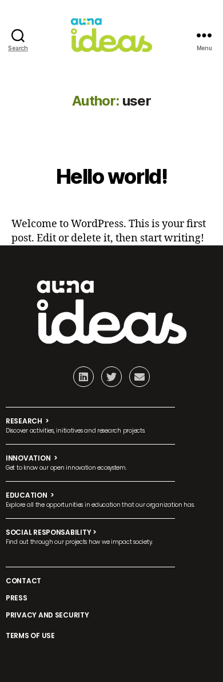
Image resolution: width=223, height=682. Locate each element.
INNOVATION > (32, 458)
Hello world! (111, 176)
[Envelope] (139, 376)
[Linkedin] (83, 376)
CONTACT (23, 581)
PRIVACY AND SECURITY (47, 615)
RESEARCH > (27, 421)
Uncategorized (111, 147)
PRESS (16, 598)
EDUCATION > (30, 495)
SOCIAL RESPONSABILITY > (51, 532)
